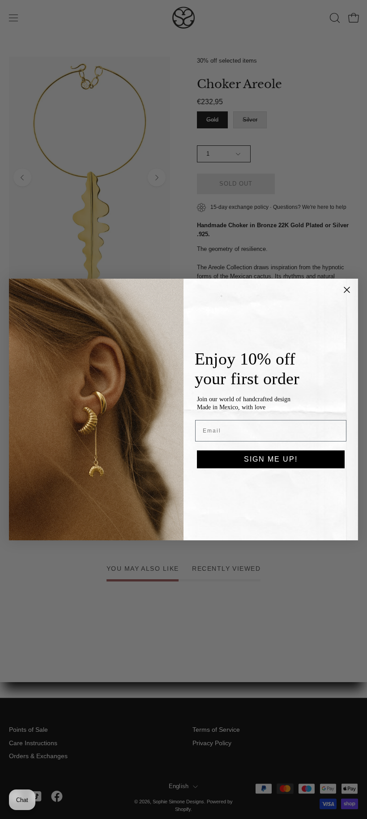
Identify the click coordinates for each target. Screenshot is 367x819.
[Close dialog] (347, 290)
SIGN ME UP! (271, 459)
